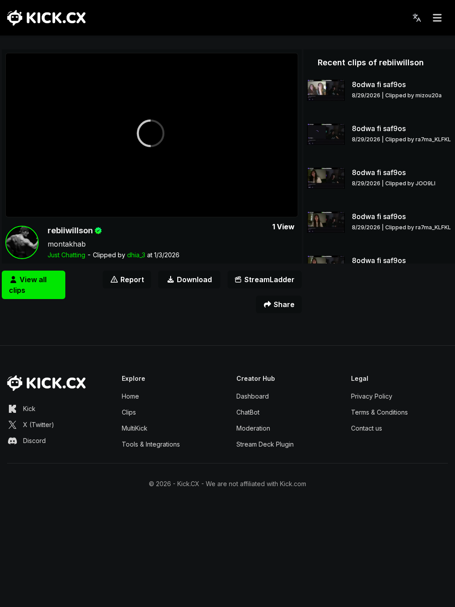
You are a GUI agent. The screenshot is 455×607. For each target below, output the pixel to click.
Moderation (253, 428)
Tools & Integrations (151, 444)
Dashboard (252, 396)
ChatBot (247, 412)
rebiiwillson (70, 230)
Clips (129, 412)
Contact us (366, 428)
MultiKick (135, 428)
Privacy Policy (371, 396)
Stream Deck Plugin (265, 444)
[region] (151, 135)
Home (130, 396)
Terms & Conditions (379, 412)
